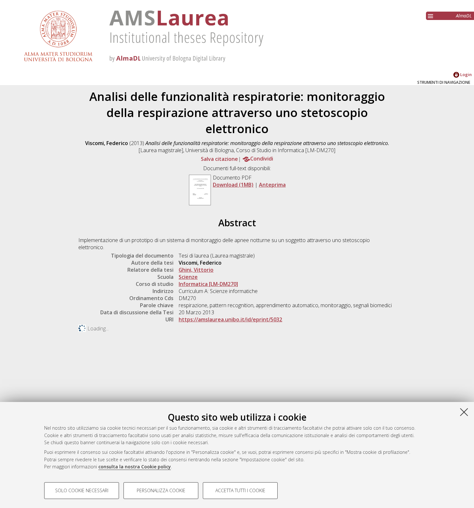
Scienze (188, 276)
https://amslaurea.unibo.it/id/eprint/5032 (230, 319)
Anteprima (272, 184)
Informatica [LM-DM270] (208, 284)
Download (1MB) (233, 184)
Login (465, 74)
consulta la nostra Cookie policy (134, 467)
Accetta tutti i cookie (240, 490)
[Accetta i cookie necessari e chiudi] (464, 412)
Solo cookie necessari (81, 490)
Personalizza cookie (161, 490)
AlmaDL (464, 16)
